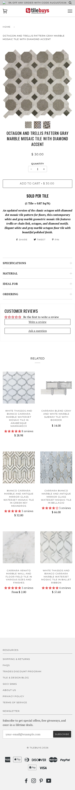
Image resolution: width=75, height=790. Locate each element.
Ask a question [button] (37, 331)
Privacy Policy (13, 696)
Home (7, 26)
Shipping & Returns (16, 659)
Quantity (37, 163)
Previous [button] (9, 83)
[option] (37, 84)
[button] (13, 431)
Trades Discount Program (22, 671)
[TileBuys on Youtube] (48, 781)
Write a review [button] (37, 322)
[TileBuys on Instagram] (33, 781)
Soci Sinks (10, 684)
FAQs (6, 665)
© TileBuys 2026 (37, 747)
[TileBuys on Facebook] (26, 781)
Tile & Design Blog (16, 677)
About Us (9, 690)
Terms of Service (15, 702)
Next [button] (65, 83)
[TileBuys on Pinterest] (41, 781)
